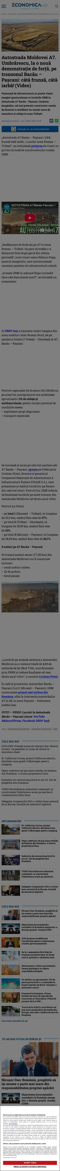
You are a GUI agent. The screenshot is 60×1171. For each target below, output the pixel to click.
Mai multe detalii (13, 1123)
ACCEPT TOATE (30, 1163)
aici (29, 1133)
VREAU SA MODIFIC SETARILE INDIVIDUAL (30, 1167)
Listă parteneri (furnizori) (9, 1157)
